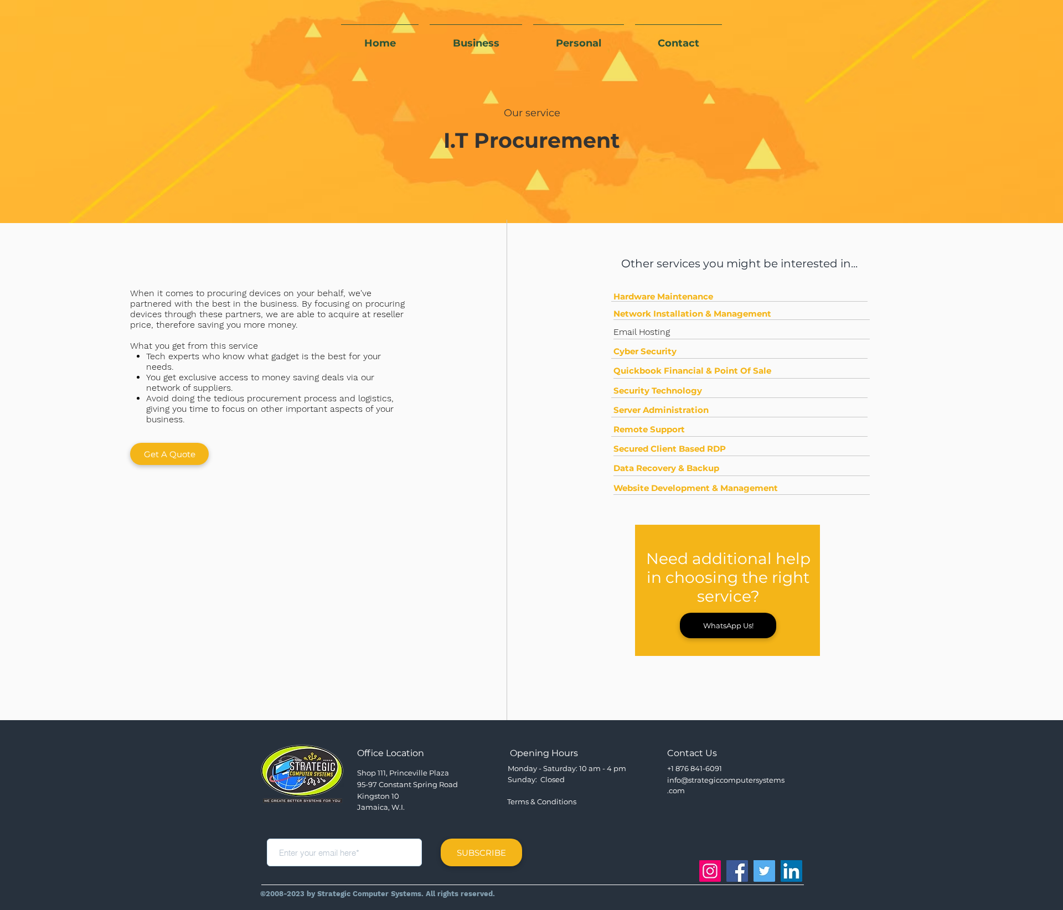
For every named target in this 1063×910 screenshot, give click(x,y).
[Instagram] (710, 871)
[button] (728, 625)
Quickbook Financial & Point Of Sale (692, 370)
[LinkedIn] (791, 871)
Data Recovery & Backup (666, 468)
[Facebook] (737, 871)
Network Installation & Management (692, 313)
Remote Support (649, 429)
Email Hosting (641, 332)
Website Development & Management (695, 488)
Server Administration (661, 410)
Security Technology (657, 390)
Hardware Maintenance (663, 296)
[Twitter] (764, 871)
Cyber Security (645, 351)
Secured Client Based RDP (669, 448)
